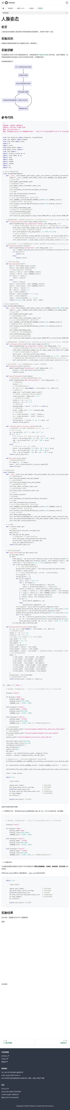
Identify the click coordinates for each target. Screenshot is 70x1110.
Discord (4, 1089)
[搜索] (67, 2)
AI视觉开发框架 (43, 55)
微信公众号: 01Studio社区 (10, 1097)
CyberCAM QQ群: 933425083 (11, 1092)
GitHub (3, 1059)
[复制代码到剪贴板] (66, 123)
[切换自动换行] (63, 123)
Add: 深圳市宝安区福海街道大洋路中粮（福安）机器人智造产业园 (22, 1078)
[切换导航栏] (2, 2)
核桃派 (3, 1062)
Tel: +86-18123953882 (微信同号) (12, 1072)
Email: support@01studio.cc (11, 1075)
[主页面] (3, 8)
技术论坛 (4, 1056)
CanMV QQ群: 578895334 (10, 1095)
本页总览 (5, 13)
